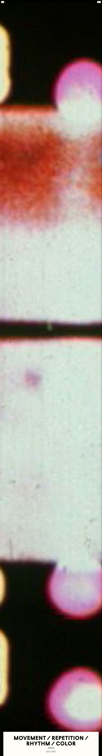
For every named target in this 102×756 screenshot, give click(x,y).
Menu (99, 2)
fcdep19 (53, 751)
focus (48, 751)
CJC (3, 2)
